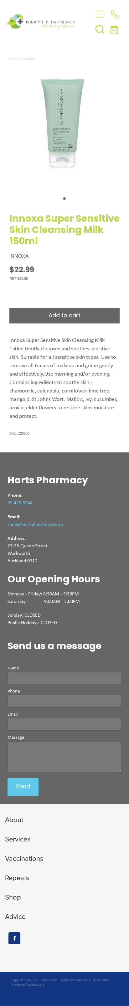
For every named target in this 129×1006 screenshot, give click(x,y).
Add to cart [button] (64, 315)
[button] (99, 29)
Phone (14, 691)
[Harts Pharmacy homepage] (50, 21)
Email (13, 714)
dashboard (49, 980)
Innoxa (28, 59)
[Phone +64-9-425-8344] (114, 14)
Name (13, 668)
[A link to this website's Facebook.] (14, 938)
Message (16, 737)
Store (13, 59)
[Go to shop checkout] (114, 29)
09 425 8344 (20, 502)
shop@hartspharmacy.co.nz (35, 524)
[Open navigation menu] (99, 14)
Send (23, 786)
